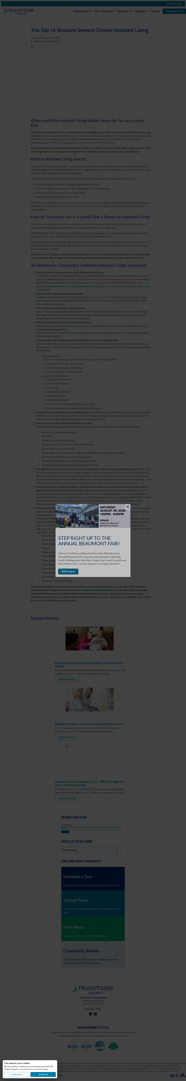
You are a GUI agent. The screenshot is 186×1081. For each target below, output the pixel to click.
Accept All (43, 1074)
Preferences (16, 1074)
